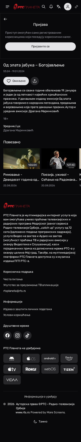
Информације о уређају (40, 396)
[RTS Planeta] (26, 6)
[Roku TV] (31, 369)
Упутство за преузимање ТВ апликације (30, 285)
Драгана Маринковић (18, 130)
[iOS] (31, 358)
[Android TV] (50, 358)
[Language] (58, 6)
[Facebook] (7, 335)
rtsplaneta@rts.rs (14, 291)
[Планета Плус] (76, 6)
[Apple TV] (12, 369)
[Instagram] (17, 335)
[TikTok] (27, 335)
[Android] (12, 358)
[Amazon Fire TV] (69, 358)
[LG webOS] (50, 369)
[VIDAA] (12, 379)
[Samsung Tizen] (69, 369)
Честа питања (13, 279)
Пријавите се (40, 46)
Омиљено (19, 81)
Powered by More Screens (48, 412)
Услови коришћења (16, 315)
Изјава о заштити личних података (27, 309)
